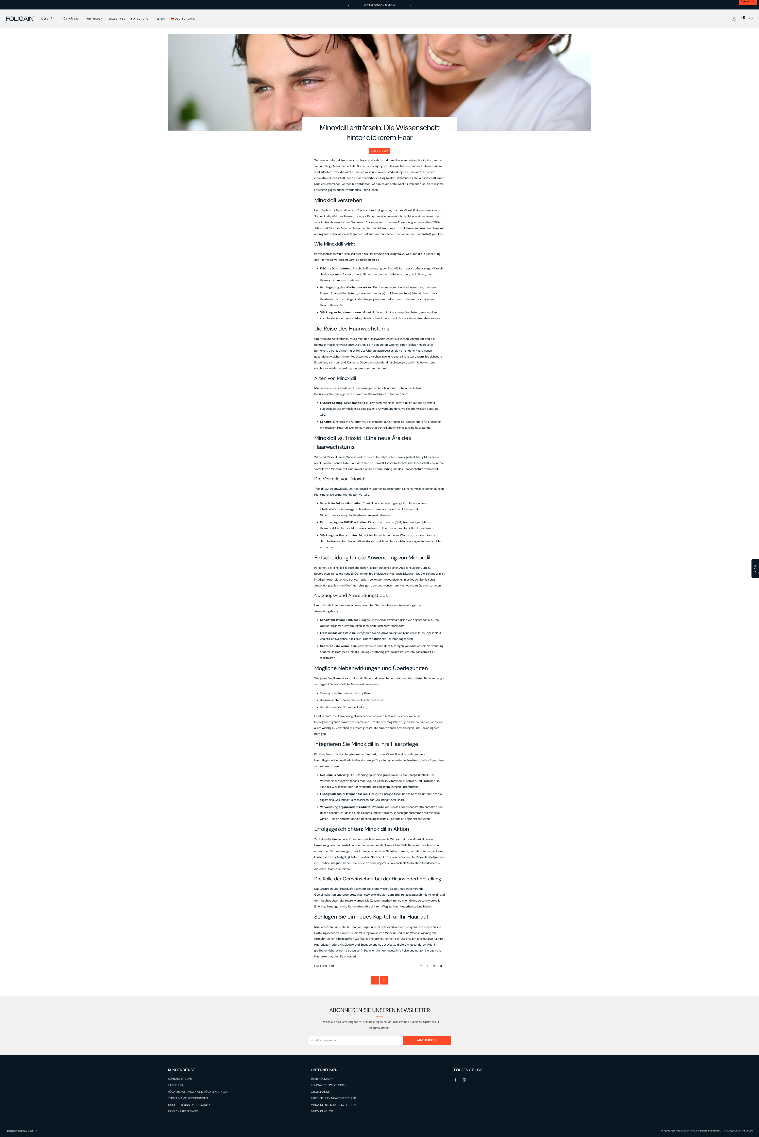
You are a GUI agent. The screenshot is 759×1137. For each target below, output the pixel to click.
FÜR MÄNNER (71, 18)
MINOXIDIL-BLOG (322, 1111)
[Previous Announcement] (348, 5)
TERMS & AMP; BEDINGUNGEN (188, 1098)
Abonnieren (427, 1040)
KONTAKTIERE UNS (180, 1079)
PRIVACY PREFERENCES (183, 1111)
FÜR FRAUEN (94, 18)
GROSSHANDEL (321, 1092)
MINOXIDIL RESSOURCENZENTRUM (333, 1105)
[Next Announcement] (410, 5)
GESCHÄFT (48, 18)
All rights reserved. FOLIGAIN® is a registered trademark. (691, 1130)
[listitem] (380, 4)
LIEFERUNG (175, 1085)
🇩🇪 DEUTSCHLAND (183, 18)
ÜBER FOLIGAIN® (322, 1079)
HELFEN (160, 18)
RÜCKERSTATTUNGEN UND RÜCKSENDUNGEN (198, 1092)
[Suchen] (751, 19)
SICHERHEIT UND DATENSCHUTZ (189, 1105)
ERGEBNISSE (117, 18)
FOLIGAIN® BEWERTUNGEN (328, 1085)
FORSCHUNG (140, 18)
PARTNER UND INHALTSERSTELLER (333, 1098)
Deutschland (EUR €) (20, 1130)
